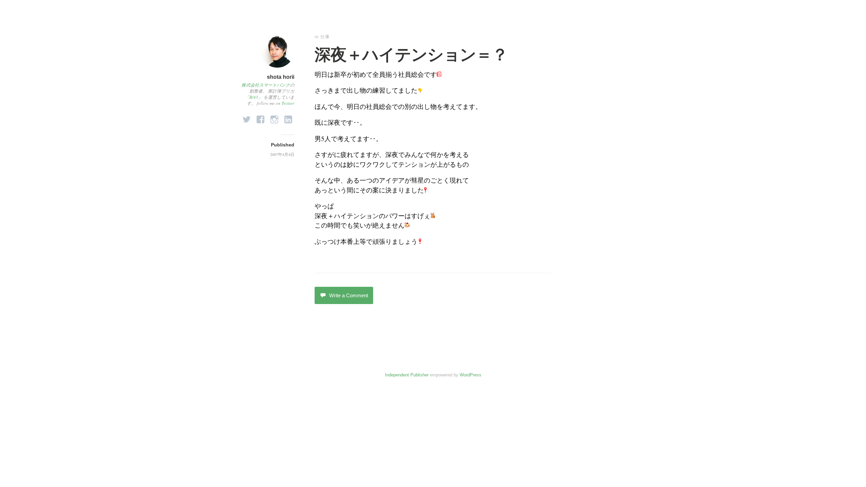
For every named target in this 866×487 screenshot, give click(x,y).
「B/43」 (254, 97)
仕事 (325, 36)
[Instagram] (274, 117)
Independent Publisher (407, 374)
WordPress (470, 374)
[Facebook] (260, 117)
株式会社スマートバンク (266, 85)
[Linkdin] (288, 117)
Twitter (287, 103)
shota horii (280, 77)
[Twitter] (247, 117)
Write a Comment (348, 295)
